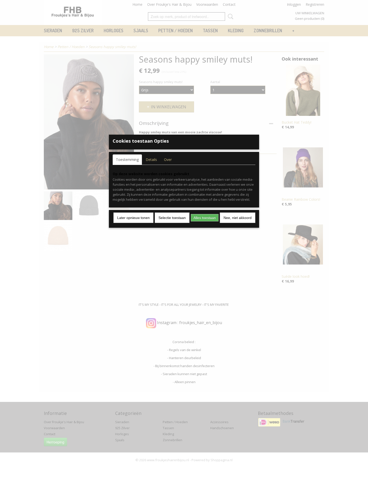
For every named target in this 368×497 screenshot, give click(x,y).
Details (151, 159)
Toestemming (127, 159)
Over (168, 159)
